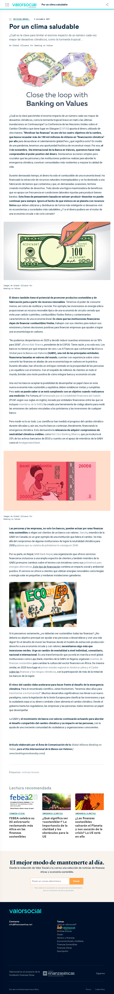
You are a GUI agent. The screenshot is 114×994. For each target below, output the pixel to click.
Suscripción (62, 951)
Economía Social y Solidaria (70, 941)
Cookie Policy (100, 989)
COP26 (64, 128)
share (107, 4)
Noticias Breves (21, 19)
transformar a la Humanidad (24, 693)
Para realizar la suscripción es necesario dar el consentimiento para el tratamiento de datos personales (58, 889)
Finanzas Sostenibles (67, 945)
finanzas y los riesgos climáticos (38, 671)
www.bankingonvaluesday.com (26, 753)
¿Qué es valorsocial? (66, 925)
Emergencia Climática (53, 813)
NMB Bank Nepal (43, 554)
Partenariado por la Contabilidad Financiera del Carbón (71, 395)
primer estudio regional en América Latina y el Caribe (69, 667)
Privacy (88, 989)
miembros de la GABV (31, 404)
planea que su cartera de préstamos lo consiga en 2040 (47, 545)
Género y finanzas (66, 938)
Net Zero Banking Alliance (66, 434)
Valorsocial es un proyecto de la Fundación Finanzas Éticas (24, 973)
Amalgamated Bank (29, 442)
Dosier (60, 935)
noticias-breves (30, 772)
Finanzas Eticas (17, 813)
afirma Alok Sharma (32, 344)
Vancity (84, 532)
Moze (37, 989)
